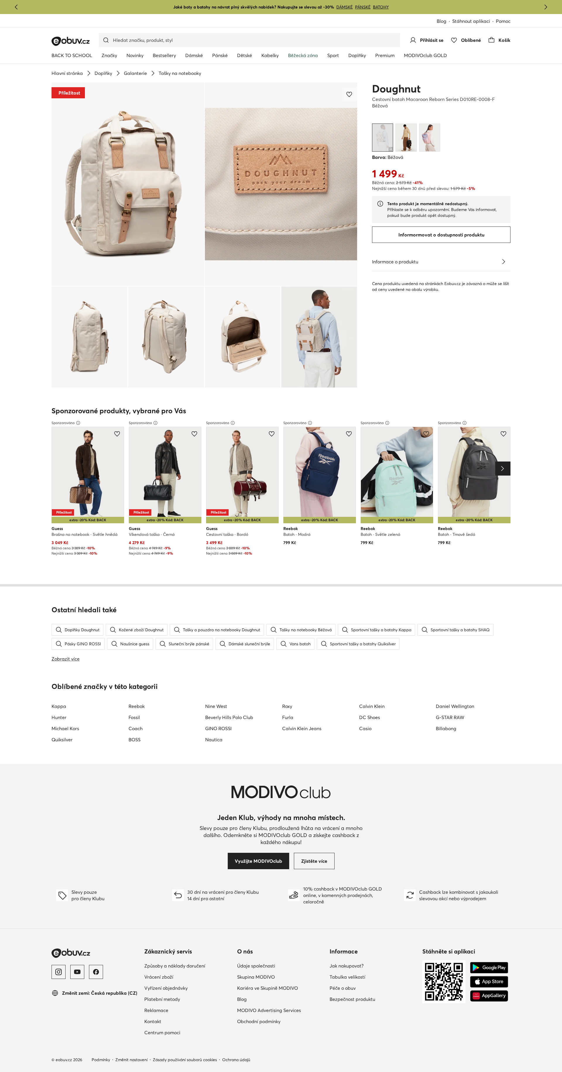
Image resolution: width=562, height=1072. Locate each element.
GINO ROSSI (218, 728)
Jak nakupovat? (347, 966)
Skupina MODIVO (256, 977)
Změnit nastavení (131, 1059)
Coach (135, 728)
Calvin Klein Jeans (301, 728)
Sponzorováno (63, 423)
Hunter (59, 717)
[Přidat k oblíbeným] (349, 94)
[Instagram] (59, 972)
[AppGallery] (489, 996)
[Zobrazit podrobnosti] (503, 262)
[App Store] (489, 982)
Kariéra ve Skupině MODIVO (267, 988)
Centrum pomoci (162, 1032)
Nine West (216, 706)
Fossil (134, 717)
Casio (365, 728)
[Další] (546, 7)
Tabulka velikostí (347, 977)
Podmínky (101, 1059)
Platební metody (162, 999)
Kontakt (152, 1021)
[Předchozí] (16, 7)
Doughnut (396, 88)
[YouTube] (77, 972)
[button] (128, 184)
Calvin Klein (372, 706)
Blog (441, 21)
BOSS (134, 739)
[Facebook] (96, 972)
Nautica (213, 739)
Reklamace (156, 1010)
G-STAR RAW (450, 717)
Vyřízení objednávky (166, 988)
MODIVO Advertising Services (269, 1010)
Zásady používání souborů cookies (185, 1059)
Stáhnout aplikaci (471, 21)
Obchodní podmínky (258, 1021)
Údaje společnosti (256, 966)
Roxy (287, 706)
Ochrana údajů (236, 1059)
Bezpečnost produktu (352, 999)
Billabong (446, 728)
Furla (287, 717)
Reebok (136, 706)
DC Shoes (369, 717)
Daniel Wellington (455, 706)
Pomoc (503, 21)
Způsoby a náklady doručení (174, 966)
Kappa (59, 706)
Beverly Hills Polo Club (229, 717)
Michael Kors (65, 728)
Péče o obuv (343, 988)
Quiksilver (62, 739)
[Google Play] (489, 968)
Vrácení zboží (158, 977)
